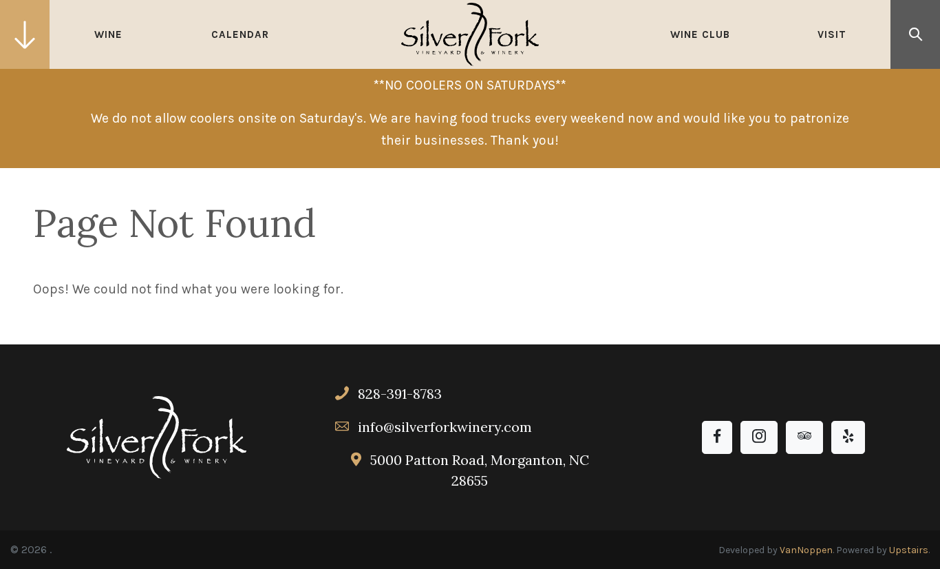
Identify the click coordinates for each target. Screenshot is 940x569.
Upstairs (908, 550)
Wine (108, 34)
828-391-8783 (398, 393)
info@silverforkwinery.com (445, 426)
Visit (832, 34)
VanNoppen (806, 550)
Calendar (240, 34)
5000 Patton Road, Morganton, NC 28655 (478, 470)
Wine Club (700, 34)
